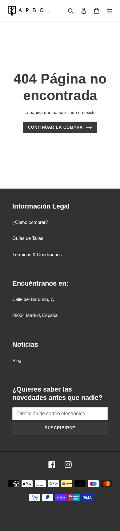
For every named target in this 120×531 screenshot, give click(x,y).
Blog (16, 360)
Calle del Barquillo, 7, (33, 299)
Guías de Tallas (27, 238)
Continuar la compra (55, 127)
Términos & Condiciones (37, 254)
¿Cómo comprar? (30, 222)
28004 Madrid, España (35, 315)
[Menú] (109, 10)
